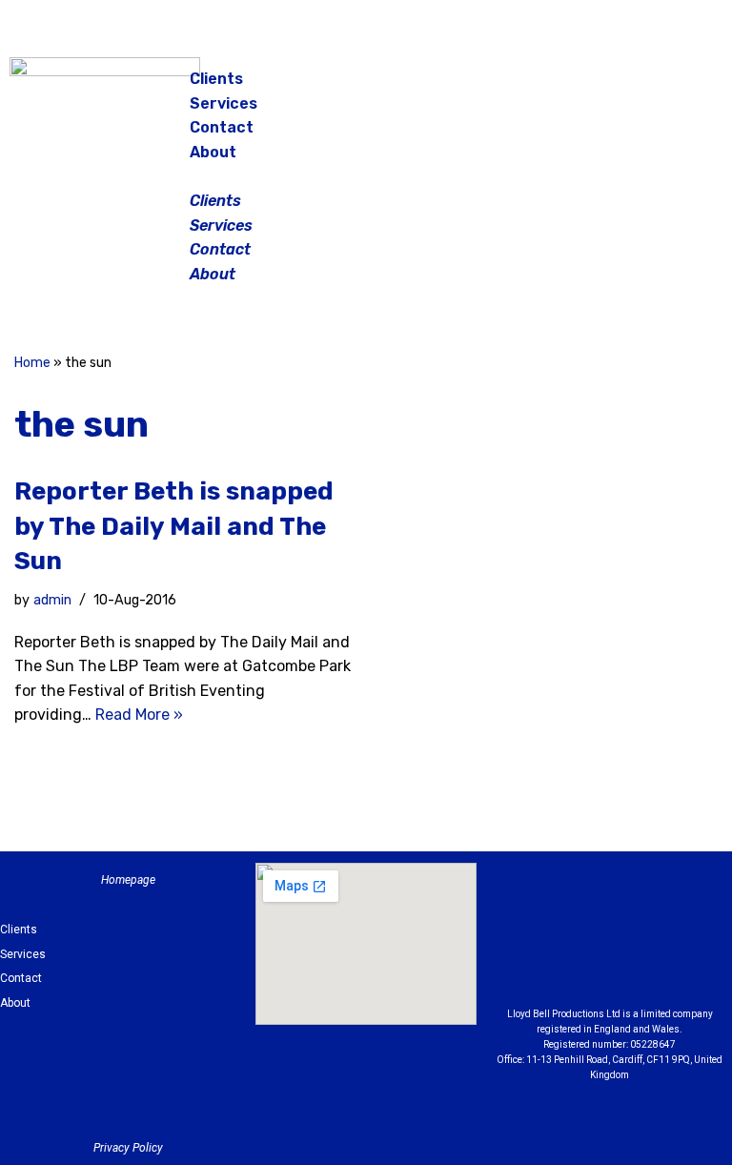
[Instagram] (638, 86)
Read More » (139, 714)
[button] (367, 176)
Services (223, 103)
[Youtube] (610, 964)
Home (32, 363)
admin (52, 600)
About (213, 152)
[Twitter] (686, 86)
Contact (222, 127)
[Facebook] (591, 86)
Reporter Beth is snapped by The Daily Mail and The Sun (174, 526)
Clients (216, 79)
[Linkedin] (688, 916)
